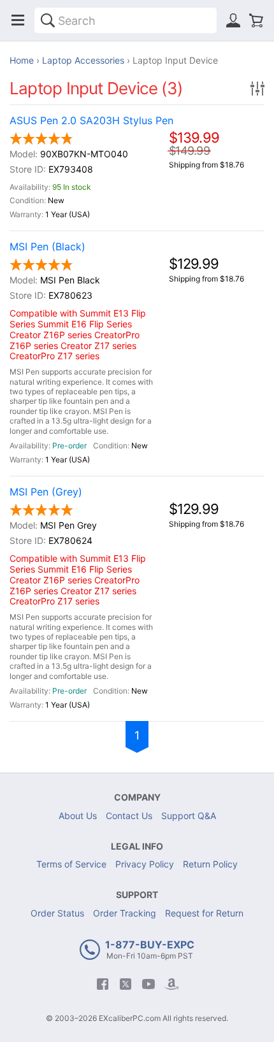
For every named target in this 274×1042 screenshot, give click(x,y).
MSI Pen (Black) (47, 247)
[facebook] (102, 984)
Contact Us (129, 815)
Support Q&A (188, 815)
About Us (78, 815)
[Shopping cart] (256, 20)
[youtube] (148, 984)
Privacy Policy (144, 864)
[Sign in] (233, 20)
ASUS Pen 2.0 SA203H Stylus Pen (91, 121)
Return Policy (210, 864)
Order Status (57, 913)
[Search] (48, 20)
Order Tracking (124, 913)
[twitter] (125, 984)
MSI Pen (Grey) (46, 492)
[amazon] (171, 984)
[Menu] (17, 20)
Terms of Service (71, 864)
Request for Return (204, 913)
